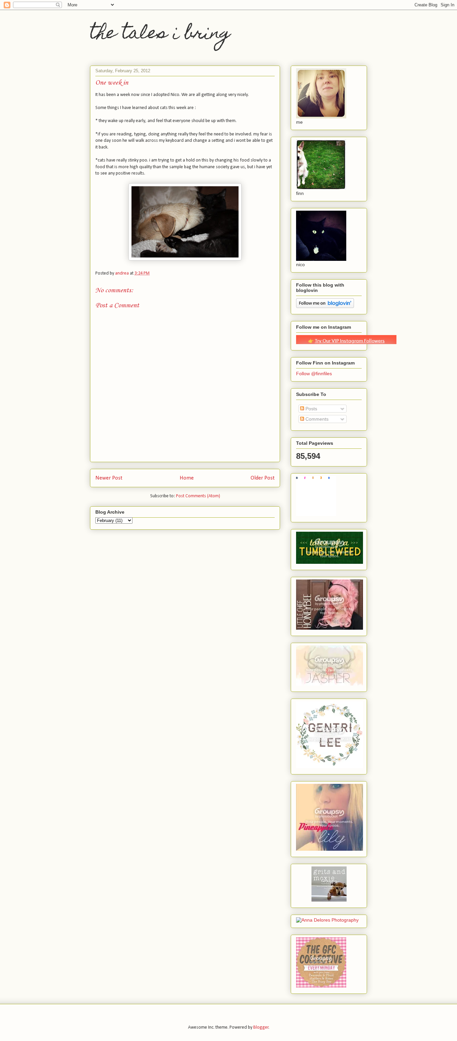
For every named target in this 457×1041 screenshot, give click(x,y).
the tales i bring (160, 34)
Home (187, 478)
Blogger (261, 1027)
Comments (316, 419)
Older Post (263, 478)
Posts (310, 408)
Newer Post (108, 478)
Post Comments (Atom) (198, 496)
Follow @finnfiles (314, 373)
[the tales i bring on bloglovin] (325, 306)
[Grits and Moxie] (329, 900)
